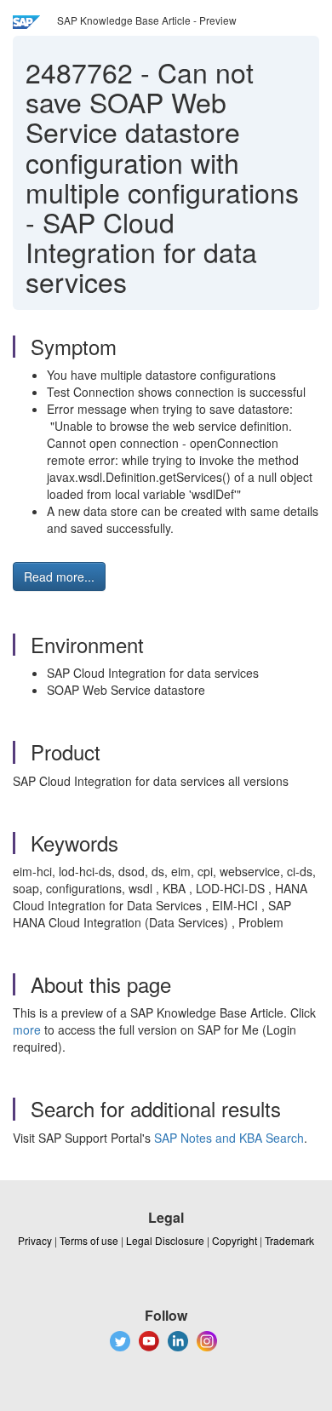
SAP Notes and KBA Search (229, 1137)
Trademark (289, 1240)
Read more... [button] (59, 576)
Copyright (234, 1240)
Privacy (35, 1240)
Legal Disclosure (165, 1240)
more (27, 1029)
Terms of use (89, 1240)
